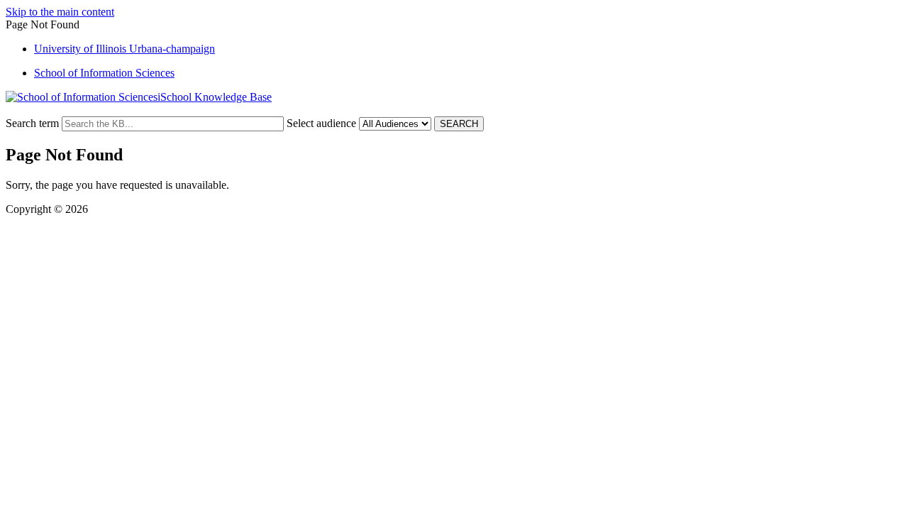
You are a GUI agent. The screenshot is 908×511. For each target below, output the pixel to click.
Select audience (321, 123)
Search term (32, 123)
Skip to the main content (60, 12)
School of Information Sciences (104, 73)
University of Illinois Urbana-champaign (124, 49)
